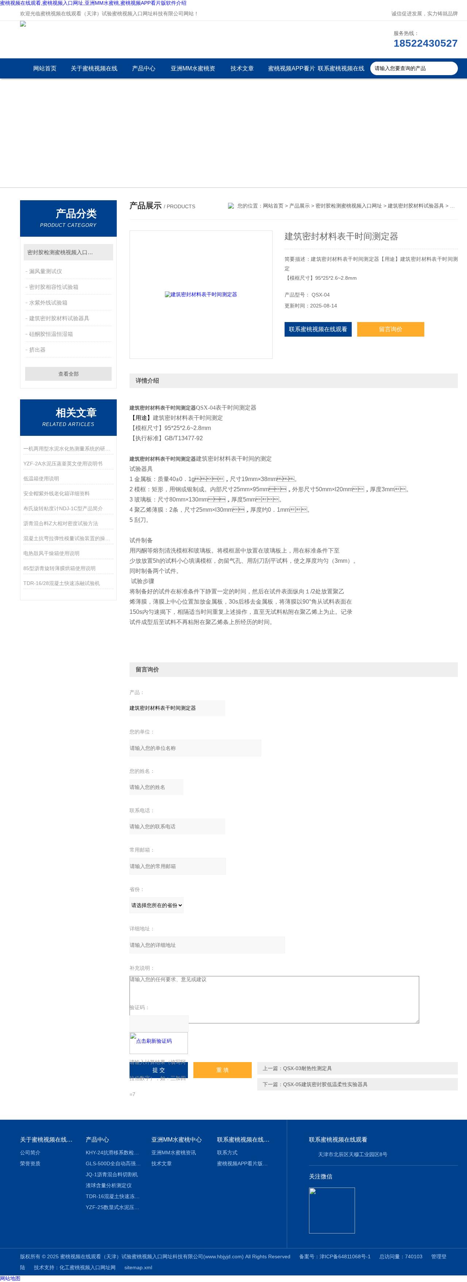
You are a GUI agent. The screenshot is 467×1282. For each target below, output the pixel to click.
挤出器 (37, 349)
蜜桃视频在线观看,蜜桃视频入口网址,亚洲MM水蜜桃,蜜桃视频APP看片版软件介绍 (93, 3)
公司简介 (30, 1152)
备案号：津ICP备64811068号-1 (335, 1256)
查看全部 (68, 374)
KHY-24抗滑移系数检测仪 (113, 1152)
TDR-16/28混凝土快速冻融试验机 (61, 583)
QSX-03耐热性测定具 (307, 1068)
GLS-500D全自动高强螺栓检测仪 (113, 1163)
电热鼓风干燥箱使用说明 (51, 553)
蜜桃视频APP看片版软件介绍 (291, 71)
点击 (104, 252)
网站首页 (45, 68)
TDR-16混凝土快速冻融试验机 (113, 1196)
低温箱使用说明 (41, 478)
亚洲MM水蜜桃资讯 (193, 71)
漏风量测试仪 (45, 271)
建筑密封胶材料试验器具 (59, 318)
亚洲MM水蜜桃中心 (176, 1139)
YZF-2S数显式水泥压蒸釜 (113, 1207)
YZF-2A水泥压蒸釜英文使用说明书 (63, 463)
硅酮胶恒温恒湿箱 (51, 334)
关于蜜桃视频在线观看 (94, 71)
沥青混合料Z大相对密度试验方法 (60, 523)
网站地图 (10, 1278)
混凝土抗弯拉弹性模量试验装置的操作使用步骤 (68, 538)
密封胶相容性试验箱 (53, 287)
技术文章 (242, 68)
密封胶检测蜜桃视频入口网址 (63, 252)
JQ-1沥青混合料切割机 (112, 1174)
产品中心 (143, 68)
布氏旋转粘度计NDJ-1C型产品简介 (63, 508)
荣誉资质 (30, 1163)
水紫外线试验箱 (48, 302)
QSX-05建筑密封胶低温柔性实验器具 (325, 1084)
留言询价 (390, 329)
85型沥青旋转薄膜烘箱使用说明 (59, 568)
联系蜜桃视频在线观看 (341, 71)
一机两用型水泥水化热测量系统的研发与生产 (68, 449)
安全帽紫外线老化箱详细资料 (56, 493)
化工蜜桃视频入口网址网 (87, 1267)
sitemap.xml (138, 1267)
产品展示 (299, 206)
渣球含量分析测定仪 (109, 1185)
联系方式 (227, 1152)
